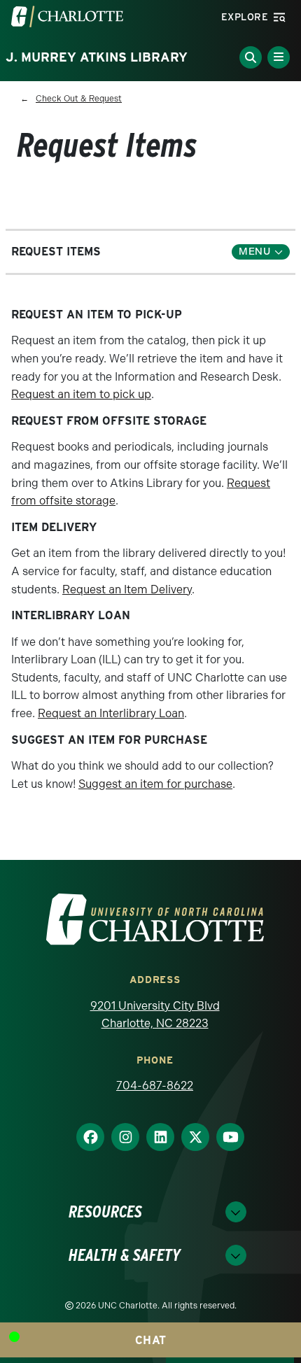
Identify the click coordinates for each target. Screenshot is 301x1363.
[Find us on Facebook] (84, 1137)
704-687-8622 (154, 1085)
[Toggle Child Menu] (261, 252)
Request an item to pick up (81, 394)
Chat (151, 1340)
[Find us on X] (189, 1137)
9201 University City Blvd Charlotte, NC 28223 (155, 1015)
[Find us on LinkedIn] (154, 1137)
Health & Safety (125, 1255)
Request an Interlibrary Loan (111, 713)
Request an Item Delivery (127, 589)
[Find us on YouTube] (224, 1137)
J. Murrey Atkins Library (97, 57)
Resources (105, 1211)
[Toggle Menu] (278, 57)
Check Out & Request (79, 99)
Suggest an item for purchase (155, 784)
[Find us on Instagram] (119, 1137)
